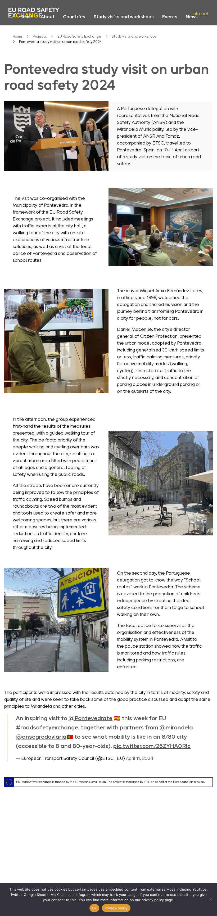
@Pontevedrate (90, 718)
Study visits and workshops (124, 16)
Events (169, 16)
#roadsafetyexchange (47, 727)
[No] (210, 899)
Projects (40, 36)
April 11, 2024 (139, 758)
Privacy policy (116, 908)
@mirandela (176, 727)
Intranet (200, 13)
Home (26, 16)
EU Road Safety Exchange (79, 36)
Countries (74, 16)
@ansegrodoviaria (41, 736)
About (48, 16)
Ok (94, 908)
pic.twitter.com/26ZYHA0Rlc (152, 746)
